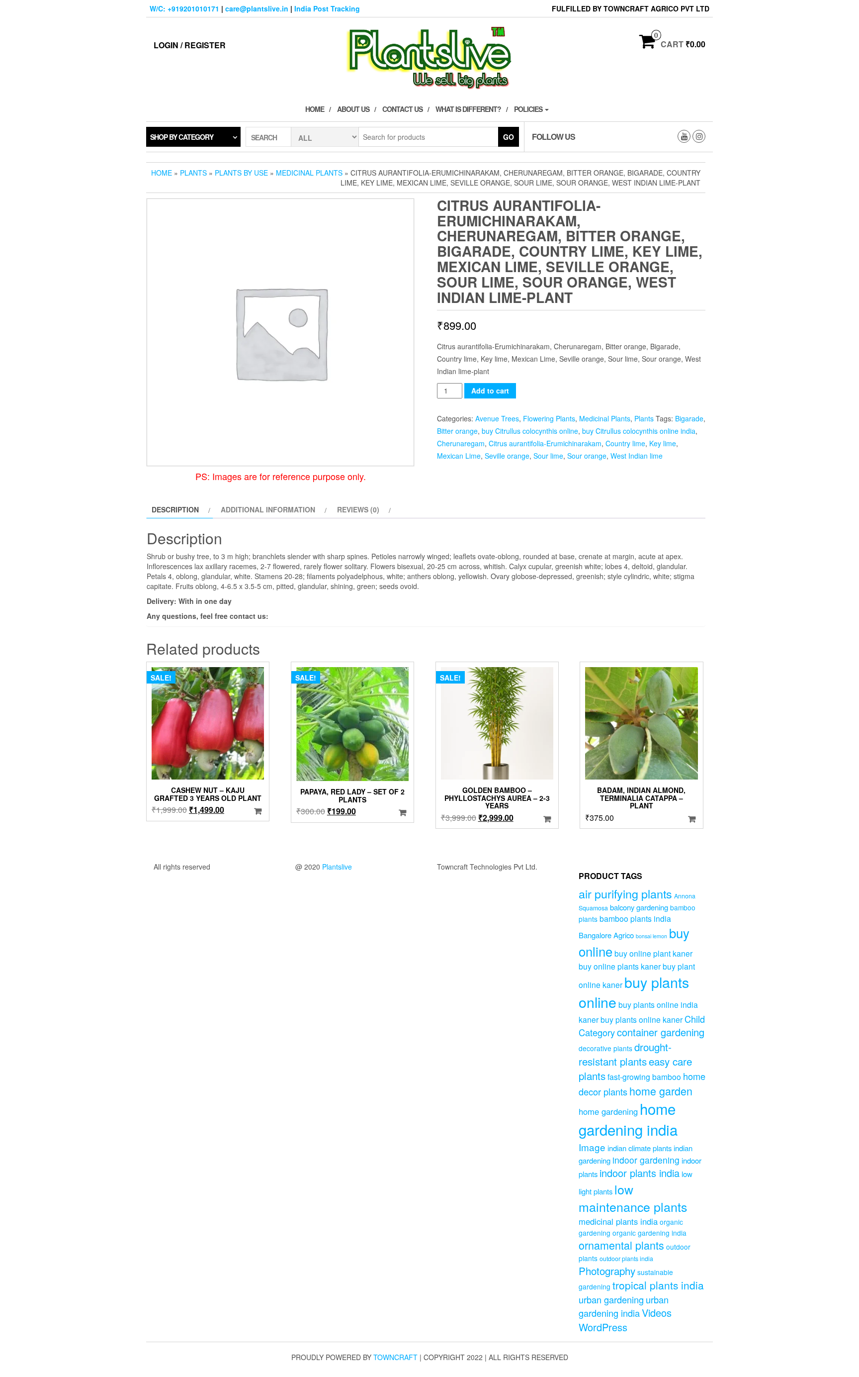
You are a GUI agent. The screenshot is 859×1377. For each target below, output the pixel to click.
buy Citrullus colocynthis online (530, 431)
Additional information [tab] (268, 509)
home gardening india (628, 1119)
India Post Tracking (327, 8)
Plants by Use (241, 173)
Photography (607, 1270)
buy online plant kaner (653, 953)
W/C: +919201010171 (184, 8)
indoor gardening (646, 1160)
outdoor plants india (626, 1258)
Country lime (625, 443)
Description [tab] (175, 509)
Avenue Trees (497, 418)
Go (508, 137)
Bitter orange (457, 431)
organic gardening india (649, 1233)
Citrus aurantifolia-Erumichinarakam (545, 443)
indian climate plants (639, 1148)
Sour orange (586, 456)
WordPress (603, 1327)
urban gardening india (624, 1306)
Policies (529, 109)
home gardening (608, 1111)
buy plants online (634, 992)
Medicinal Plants (309, 173)
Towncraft (395, 1357)
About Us (353, 109)
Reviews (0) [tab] (358, 509)
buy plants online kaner (642, 1019)
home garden (660, 1090)
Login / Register (190, 45)
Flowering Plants (549, 418)
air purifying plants (625, 893)
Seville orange (507, 456)
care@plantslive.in (256, 8)
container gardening (660, 1032)
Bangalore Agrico (606, 935)
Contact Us (402, 109)
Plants (193, 173)
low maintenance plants (633, 1198)
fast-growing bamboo (644, 1076)
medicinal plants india (618, 1221)
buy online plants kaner (620, 966)
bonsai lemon (651, 936)
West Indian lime (636, 456)
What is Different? (468, 109)
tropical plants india (658, 1285)
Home (314, 109)
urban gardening (611, 1299)
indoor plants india (640, 1173)
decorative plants (605, 1048)
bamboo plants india (635, 918)
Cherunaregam (461, 443)
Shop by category (181, 137)
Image (592, 1147)
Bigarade (689, 418)
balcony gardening (639, 907)
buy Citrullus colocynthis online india (638, 431)
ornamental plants (621, 1245)
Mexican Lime (459, 456)
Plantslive (337, 867)
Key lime (662, 443)
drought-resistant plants (625, 1054)
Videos (657, 1312)
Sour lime (548, 456)
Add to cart (490, 390)
